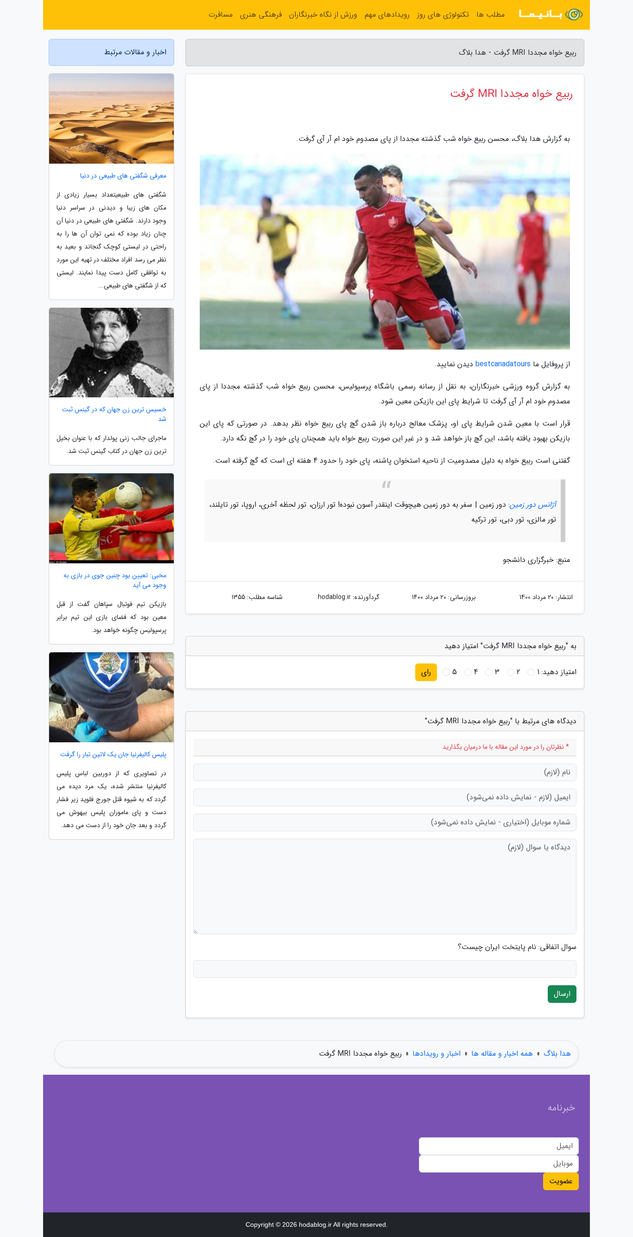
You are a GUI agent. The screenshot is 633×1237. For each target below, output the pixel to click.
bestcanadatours (503, 364)
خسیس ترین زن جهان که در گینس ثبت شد (114, 414)
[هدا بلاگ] (550, 15)
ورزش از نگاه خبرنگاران (323, 14)
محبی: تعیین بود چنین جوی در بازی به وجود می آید (114, 580)
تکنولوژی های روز (443, 14)
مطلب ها (490, 14)
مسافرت (221, 14)
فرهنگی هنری (261, 14)
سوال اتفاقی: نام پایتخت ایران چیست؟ (517, 947)
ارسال (562, 994)
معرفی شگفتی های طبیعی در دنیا (123, 176)
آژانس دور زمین (533, 504)
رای (426, 672)
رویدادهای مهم (387, 14)
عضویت (561, 1181)
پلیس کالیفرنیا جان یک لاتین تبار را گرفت (113, 754)
